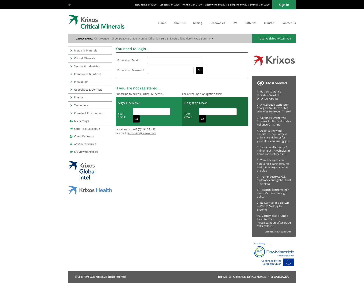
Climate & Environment (89, 113)
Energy (78, 97)
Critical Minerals (84, 58)
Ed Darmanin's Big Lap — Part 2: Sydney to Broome (273, 206)
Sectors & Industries (87, 66)
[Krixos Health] (90, 194)
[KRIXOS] (274, 67)
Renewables (217, 23)
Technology (81, 105)
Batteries (251, 23)
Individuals (81, 82)
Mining (197, 23)
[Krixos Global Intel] (81, 178)
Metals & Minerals (85, 50)
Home (162, 23)
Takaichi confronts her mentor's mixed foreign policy (273, 193)
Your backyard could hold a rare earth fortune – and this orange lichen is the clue (274, 165)
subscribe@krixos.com (142, 133)
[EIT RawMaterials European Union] (274, 267)
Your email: (122, 115)
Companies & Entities (87, 74)
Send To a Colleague (87, 128)
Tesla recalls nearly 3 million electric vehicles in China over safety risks (273, 150)
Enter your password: (130, 70)
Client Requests (84, 136)
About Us (180, 23)
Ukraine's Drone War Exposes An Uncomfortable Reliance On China (274, 121)
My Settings (81, 121)
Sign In (284, 4)
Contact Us (289, 23)
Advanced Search (85, 144)
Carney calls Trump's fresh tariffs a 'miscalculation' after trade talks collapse (274, 221)
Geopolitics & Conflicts (88, 89)
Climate (269, 23)
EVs (235, 23)
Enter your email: (128, 60)
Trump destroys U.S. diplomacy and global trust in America (274, 180)
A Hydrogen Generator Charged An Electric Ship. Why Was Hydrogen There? (274, 108)
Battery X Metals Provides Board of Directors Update (269, 95)
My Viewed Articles (86, 151)
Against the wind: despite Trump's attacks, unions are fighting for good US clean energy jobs (273, 136)
